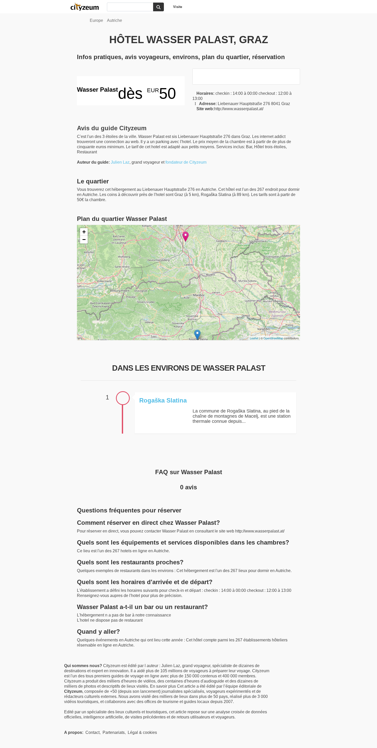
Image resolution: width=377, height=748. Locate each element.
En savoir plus (163, 686)
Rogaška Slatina (163, 400)
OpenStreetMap (273, 338)
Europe (96, 20)
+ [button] (84, 232)
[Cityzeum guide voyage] (87, 6)
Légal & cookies (142, 732)
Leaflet (254, 338)
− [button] (84, 239)
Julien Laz (120, 162)
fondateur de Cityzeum (185, 162)
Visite (177, 7)
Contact (92, 732)
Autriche (114, 20)
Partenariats (114, 732)
